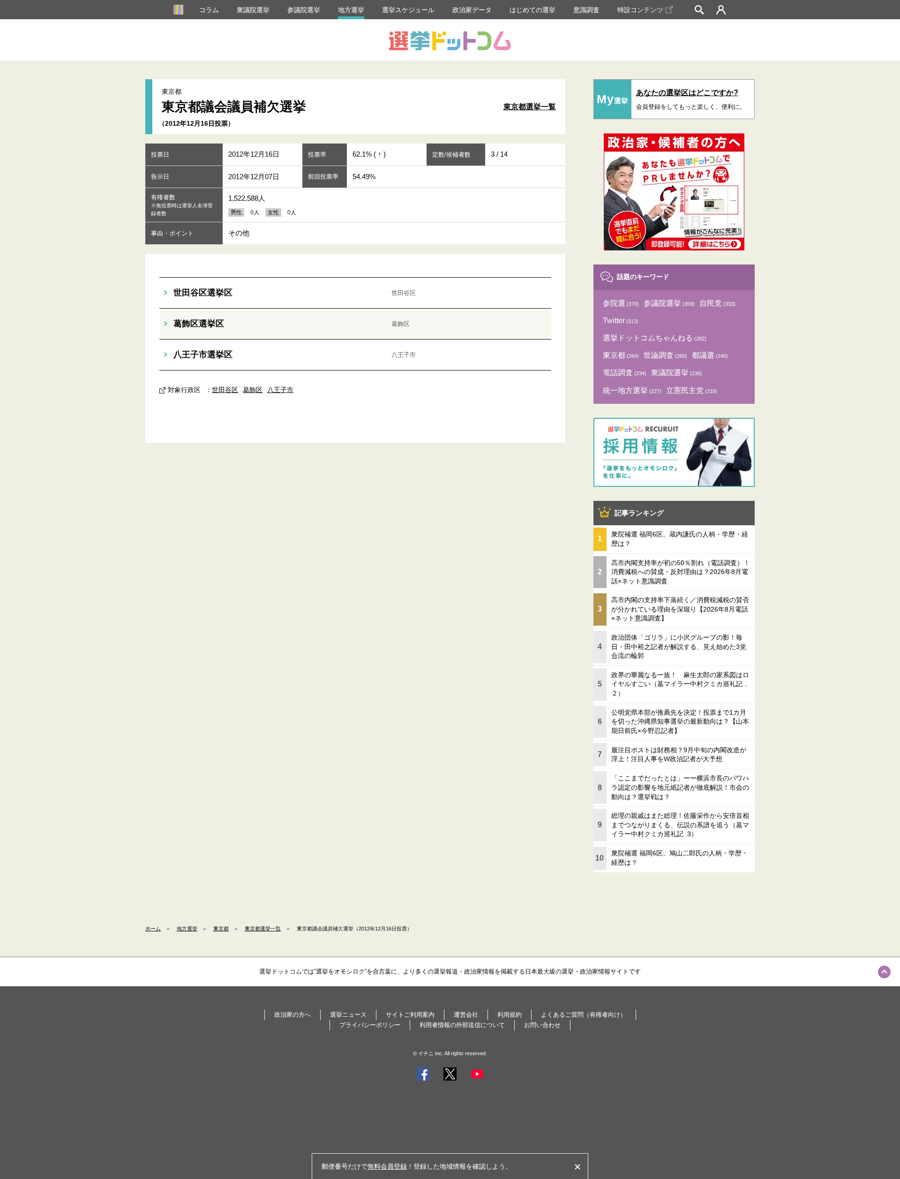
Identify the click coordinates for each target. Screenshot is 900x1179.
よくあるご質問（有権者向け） (583, 1014)
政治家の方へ (292, 1014)
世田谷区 (225, 389)
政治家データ (472, 10)
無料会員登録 (387, 1166)
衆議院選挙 (253, 10)
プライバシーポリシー (369, 1024)
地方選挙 (351, 10)
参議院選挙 (303, 10)
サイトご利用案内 (410, 1014)
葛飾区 (252, 389)
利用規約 (509, 1014)
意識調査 (586, 10)
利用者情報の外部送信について (462, 1024)
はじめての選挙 (532, 10)
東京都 (221, 928)
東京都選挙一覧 (529, 107)
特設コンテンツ (640, 10)
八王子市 (280, 389)
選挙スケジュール (408, 10)
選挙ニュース (348, 1014)
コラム (209, 10)
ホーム (153, 928)
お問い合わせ (542, 1024)
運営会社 (466, 1014)
